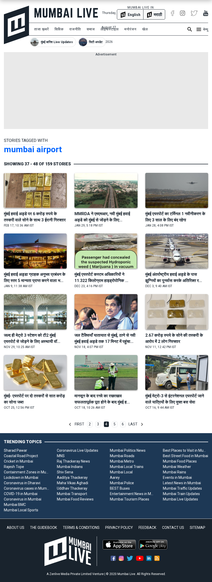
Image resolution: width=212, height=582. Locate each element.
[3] (70, 424)
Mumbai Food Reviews (75, 499)
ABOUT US (15, 528)
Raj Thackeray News (73, 461)
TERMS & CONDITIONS (81, 528)
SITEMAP (197, 528)
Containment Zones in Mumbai (26, 472)
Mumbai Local (121, 472)
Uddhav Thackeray (72, 488)
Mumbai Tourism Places (129, 499)
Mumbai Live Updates (180, 499)
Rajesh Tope (14, 467)
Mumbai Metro (122, 461)
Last (133, 424)
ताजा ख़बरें (41, 29)
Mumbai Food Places (180, 461)
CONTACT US (173, 528)
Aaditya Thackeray (72, 477)
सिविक (59, 29)
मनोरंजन (130, 29)
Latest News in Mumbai (182, 483)
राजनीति (75, 29)
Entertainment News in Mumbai (132, 494)
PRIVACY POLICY (119, 528)
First (79, 424)
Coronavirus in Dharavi (22, 483)
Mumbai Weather (177, 467)
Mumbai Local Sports (21, 510)
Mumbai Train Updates (181, 494)
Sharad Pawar (15, 450)
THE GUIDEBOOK (43, 528)
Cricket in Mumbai (18, 461)
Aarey (115, 477)
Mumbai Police (122, 483)
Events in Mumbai (177, 477)
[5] (142, 424)
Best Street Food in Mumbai (185, 456)
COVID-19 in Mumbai (20, 494)
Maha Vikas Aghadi (72, 483)
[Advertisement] (106, 93)
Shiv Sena (65, 472)
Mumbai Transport (72, 494)
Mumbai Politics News (128, 450)
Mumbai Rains (174, 472)
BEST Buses (120, 488)
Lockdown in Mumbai (21, 477)
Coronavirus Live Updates (77, 450)
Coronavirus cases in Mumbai (26, 488)
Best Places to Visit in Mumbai (185, 450)
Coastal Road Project (21, 456)
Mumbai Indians (70, 467)
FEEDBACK (147, 528)
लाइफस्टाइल (110, 29)
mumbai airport (33, 149)
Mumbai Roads (122, 456)
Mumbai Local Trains (126, 467)
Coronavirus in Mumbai (22, 499)
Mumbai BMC (15, 505)
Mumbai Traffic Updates (182, 488)
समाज (91, 29)
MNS (61, 456)
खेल (145, 29)
